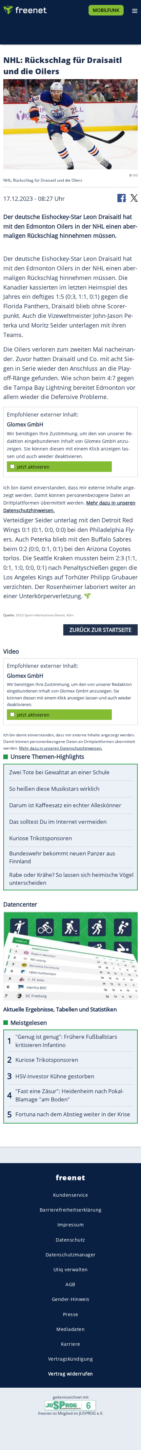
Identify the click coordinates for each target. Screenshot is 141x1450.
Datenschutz (70, 1239)
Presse (70, 1314)
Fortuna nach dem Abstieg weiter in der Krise (72, 1114)
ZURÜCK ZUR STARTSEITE (100, 629)
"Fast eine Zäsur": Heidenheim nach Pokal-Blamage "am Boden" (69, 1095)
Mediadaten (70, 1329)
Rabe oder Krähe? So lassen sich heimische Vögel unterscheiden (71, 879)
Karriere (70, 1344)
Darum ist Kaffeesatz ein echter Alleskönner (65, 805)
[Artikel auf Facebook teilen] (122, 198)
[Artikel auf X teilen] (134, 198)
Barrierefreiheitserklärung (71, 1210)
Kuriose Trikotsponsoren (40, 838)
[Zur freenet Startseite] (24, 8)
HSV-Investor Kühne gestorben (54, 1076)
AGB (70, 1284)
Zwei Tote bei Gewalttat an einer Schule (59, 772)
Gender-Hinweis (71, 1299)
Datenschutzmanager (71, 1254)
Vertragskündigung (70, 1359)
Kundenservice (70, 1195)
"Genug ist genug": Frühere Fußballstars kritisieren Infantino (66, 1041)
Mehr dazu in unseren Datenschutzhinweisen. (60, 748)
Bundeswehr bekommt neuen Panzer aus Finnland (62, 857)
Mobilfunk (106, 10)
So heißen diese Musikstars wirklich (54, 788)
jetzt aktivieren (33, 467)
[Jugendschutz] (70, 1405)
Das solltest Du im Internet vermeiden (58, 821)
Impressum (70, 1224)
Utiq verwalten (70, 1269)
